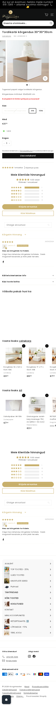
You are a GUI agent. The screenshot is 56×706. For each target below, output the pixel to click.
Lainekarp (6, 36)
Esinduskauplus (31, 693)
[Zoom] (45, 78)
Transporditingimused (29, 689)
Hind (4, 119)
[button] (8, 167)
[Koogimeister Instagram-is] (29, 656)
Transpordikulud (26, 151)
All (20, 390)
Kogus (5, 138)
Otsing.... (20, 696)
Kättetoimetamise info (14, 275)
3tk (32, 110)
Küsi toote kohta (11, 281)
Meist (26, 686)
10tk (41, 110)
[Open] (6, 699)
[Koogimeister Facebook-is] (34, 656)
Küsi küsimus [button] (28, 213)
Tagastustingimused (11, 693)
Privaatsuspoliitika (40, 686)
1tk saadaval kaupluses (15, 110)
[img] (7, 242)
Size (4, 105)
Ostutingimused (9, 689)
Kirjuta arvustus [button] (28, 206)
